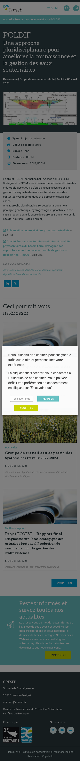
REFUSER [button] (48, 398)
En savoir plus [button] (22, 398)
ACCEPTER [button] (26, 407)
